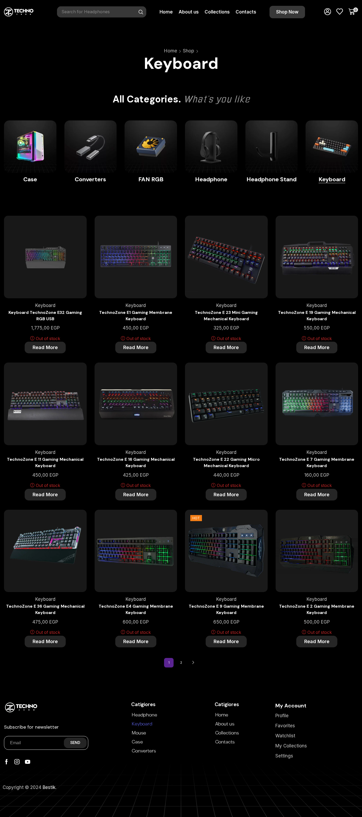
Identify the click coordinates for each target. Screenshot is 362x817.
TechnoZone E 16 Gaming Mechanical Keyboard (136, 462)
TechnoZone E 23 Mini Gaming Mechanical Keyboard (226, 316)
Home (170, 50)
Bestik (49, 787)
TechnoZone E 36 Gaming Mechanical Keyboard (45, 609)
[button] (287, 12)
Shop (188, 50)
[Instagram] (17, 761)
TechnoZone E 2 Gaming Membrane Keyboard (316, 609)
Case (137, 742)
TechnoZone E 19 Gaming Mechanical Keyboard (317, 316)
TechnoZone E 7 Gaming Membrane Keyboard (316, 462)
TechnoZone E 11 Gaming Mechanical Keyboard (45, 462)
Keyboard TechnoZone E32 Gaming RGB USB (45, 316)
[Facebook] (6, 761)
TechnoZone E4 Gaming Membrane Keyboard (136, 609)
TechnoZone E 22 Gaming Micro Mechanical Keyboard (226, 462)
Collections (227, 733)
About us (225, 724)
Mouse (139, 733)
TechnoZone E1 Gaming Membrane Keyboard (135, 316)
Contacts (225, 742)
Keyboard (45, 305)
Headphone (144, 715)
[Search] (141, 11)
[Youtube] (27, 761)
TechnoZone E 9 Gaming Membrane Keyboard (226, 609)
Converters (144, 751)
